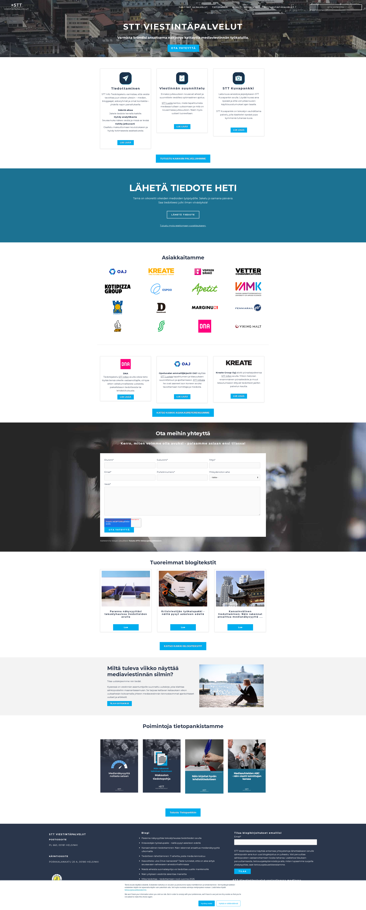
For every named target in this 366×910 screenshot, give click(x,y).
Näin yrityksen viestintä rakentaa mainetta (164, 874)
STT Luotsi (167, 103)
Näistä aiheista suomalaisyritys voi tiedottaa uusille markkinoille (175, 869)
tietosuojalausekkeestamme (135, 890)
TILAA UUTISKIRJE (119, 703)
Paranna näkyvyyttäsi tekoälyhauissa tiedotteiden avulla (171, 838)
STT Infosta (199, 380)
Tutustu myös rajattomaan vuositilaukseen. (183, 225)
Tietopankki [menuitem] (220, 7)
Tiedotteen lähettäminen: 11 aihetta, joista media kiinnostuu (173, 856)
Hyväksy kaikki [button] (206, 903)
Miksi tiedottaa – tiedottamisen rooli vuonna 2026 (168, 879)
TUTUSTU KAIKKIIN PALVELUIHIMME (183, 158)
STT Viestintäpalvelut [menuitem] (279, 7)
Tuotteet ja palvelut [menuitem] (193, 7)
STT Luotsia (167, 376)
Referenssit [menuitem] (252, 7)
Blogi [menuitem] (236, 7)
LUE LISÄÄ (238, 130)
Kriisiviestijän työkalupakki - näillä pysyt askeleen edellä (171, 843)
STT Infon (124, 377)
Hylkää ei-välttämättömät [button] (228, 903)
